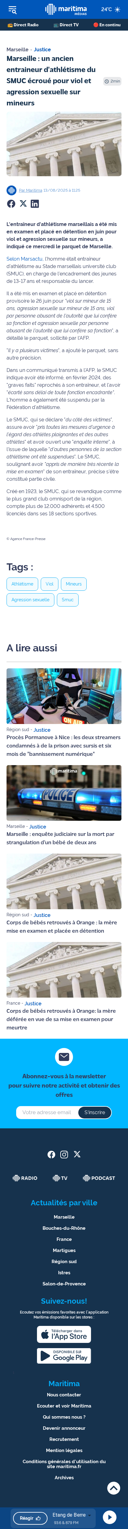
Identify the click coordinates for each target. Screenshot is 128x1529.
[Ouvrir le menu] (22, 10)
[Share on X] (23, 203)
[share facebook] (51, 1154)
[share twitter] (76, 1154)
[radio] (25, 1178)
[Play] (109, 1517)
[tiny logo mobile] (66, 9)
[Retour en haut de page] (113, 1488)
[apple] (64, 1334)
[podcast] (99, 1178)
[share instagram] (64, 1154)
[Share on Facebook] (11, 203)
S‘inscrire (95, 1112)
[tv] (60, 1178)
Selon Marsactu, (25, 259)
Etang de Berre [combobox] (69, 1515)
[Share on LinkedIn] (34, 203)
